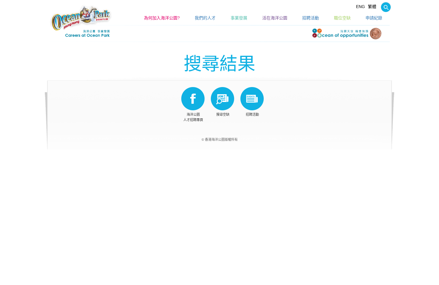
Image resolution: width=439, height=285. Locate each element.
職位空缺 (342, 18)
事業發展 (239, 18)
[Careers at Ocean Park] (80, 17)
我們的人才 (205, 18)
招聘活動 (310, 18)
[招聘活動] (252, 98)
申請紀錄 (374, 18)
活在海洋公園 (274, 18)
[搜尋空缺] (384, 6)
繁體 (372, 6)
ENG (360, 6)
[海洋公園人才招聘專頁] (193, 98)
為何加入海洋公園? (162, 18)
